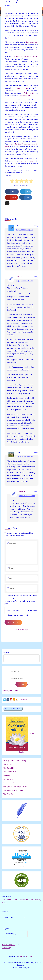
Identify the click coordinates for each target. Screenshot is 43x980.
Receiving (6, 775)
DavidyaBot (23, 699)
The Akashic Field (9, 771)
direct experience (31, 42)
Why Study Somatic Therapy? (13, 790)
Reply (36, 226)
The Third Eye (8, 794)
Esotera (21, 956)
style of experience (26, 161)
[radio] (12, 181)
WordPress (29, 956)
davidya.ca (21, 857)
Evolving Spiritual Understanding (14, 760)
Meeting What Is (9, 779)
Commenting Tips (21, 629)
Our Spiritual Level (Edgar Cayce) (15, 786)
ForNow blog (6, 947)
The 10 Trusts (8, 764)
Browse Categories (8, 944)
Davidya (19, 276)
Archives (5, 911)
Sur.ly (26, 862)
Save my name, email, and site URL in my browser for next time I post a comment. (21, 596)
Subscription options (10, 690)
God (6, 15)
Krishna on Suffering (10, 783)
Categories (5, 928)
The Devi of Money (10, 768)
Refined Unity (29, 93)
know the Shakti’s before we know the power (21, 145)
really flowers (22, 88)
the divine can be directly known (25, 56)
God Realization (24, 95)
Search (6, 652)
